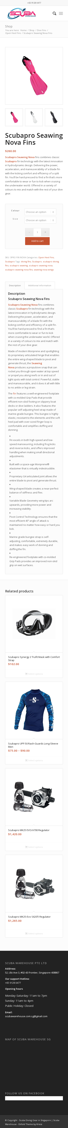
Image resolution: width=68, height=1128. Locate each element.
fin (14, 393)
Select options (35, 673)
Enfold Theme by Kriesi (30, 1124)
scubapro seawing (19, 265)
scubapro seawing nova (41, 265)
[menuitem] (52, 13)
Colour (15, 210)
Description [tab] (15, 285)
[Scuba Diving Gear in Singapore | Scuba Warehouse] (28, 13)
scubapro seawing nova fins (19, 269)
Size (15, 218)
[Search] (52, 13)
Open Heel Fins (46, 257)
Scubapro (10, 261)
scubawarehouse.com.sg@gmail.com (26, 1016)
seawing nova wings (44, 269)
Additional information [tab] (39, 285)
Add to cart (37, 241)
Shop (8, 26)
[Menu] (61, 13)
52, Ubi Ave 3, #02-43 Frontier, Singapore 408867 (32, 972)
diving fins (26, 261)
